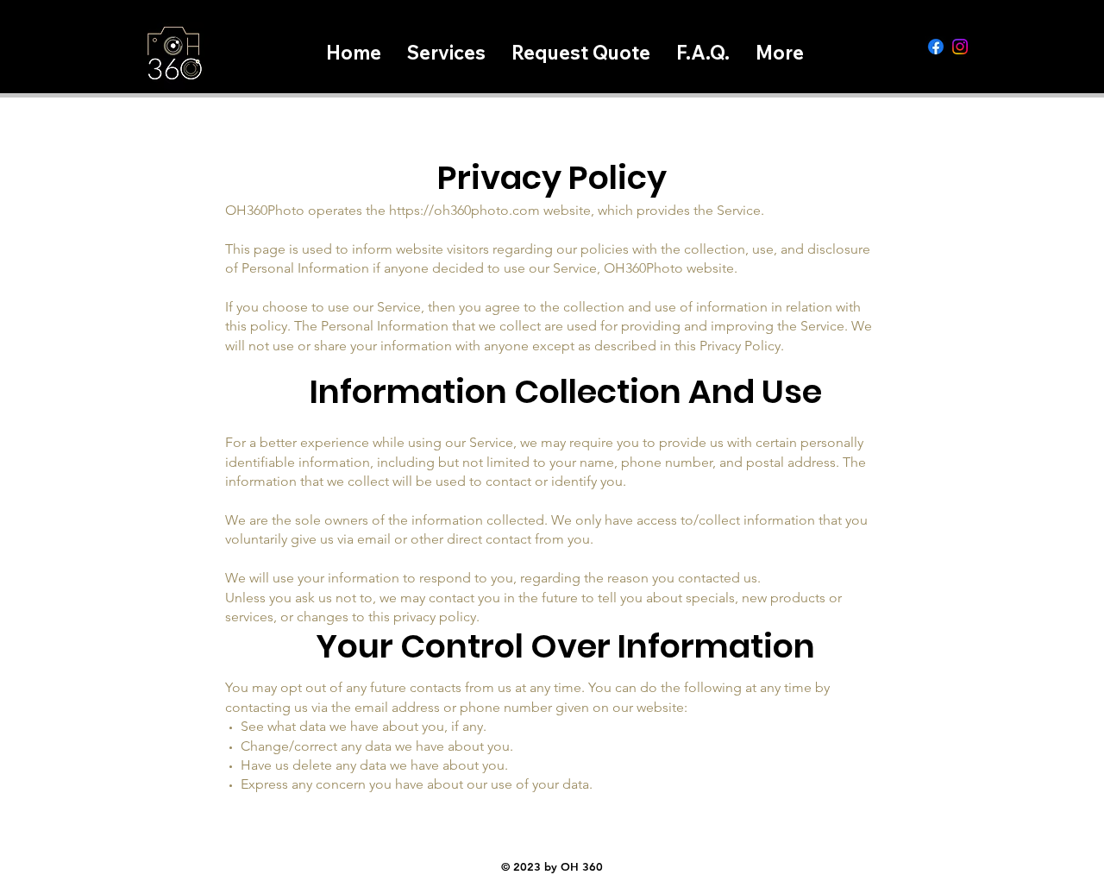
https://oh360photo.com (464, 210)
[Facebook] (935, 46)
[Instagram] (960, 46)
